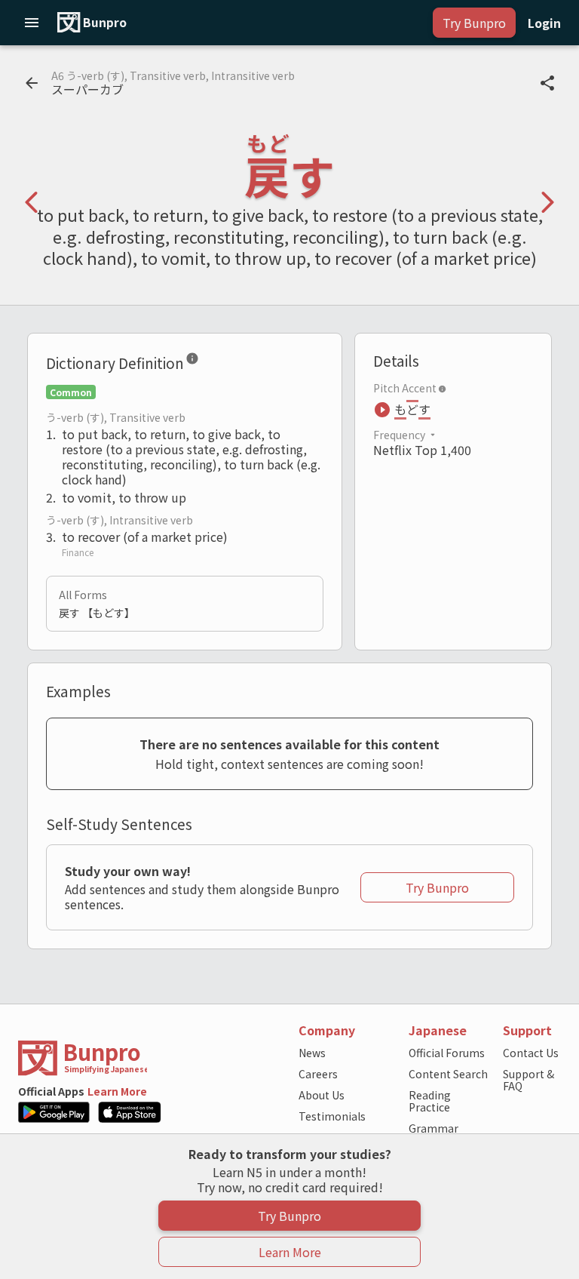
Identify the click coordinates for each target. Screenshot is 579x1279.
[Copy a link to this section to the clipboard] (211, 361)
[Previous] (31, 202)
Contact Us (531, 1052)
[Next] (547, 202)
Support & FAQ (528, 1079)
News (312, 1052)
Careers (318, 1073)
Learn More (117, 1091)
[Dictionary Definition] (192, 361)
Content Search (448, 1073)
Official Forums (447, 1052)
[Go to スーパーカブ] (31, 83)
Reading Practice (430, 1101)
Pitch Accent (405, 388)
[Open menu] (31, 22)
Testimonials (332, 1116)
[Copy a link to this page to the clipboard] (547, 83)
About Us (322, 1094)
